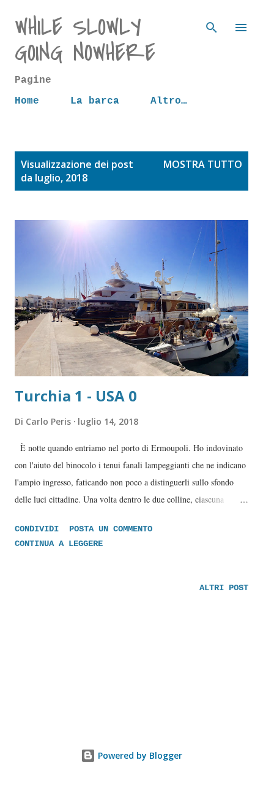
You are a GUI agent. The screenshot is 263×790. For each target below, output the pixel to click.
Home (27, 101)
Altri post (223, 588)
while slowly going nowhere (85, 40)
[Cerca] (211, 22)
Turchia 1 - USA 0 (76, 396)
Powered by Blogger (138, 755)
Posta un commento (110, 529)
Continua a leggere (59, 544)
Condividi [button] (37, 529)
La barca (94, 101)
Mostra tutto (202, 164)
